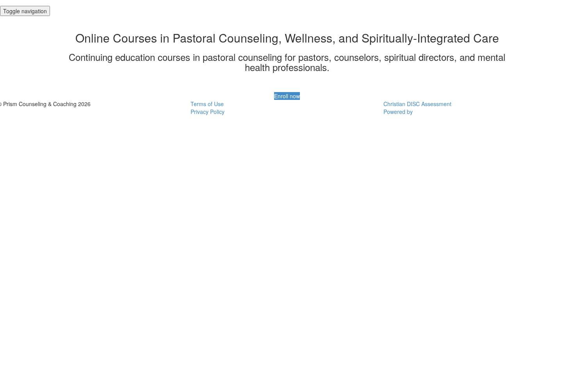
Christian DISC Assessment (417, 104)
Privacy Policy (208, 111)
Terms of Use (207, 104)
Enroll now (287, 96)
